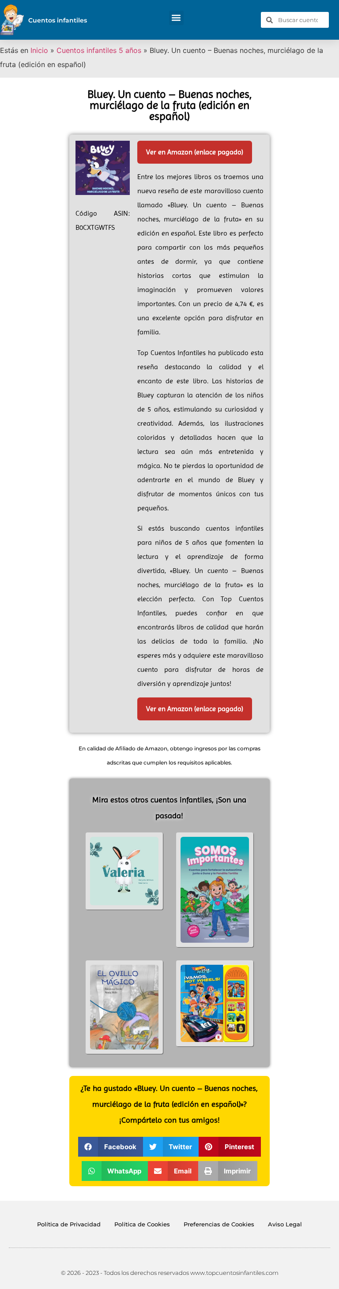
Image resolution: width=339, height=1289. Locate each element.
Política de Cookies (142, 1224)
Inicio (39, 50)
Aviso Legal (285, 1224)
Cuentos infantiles (57, 20)
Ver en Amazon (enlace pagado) (194, 152)
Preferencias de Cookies (219, 1224)
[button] (176, 18)
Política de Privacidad (69, 1224)
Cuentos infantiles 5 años (98, 50)
